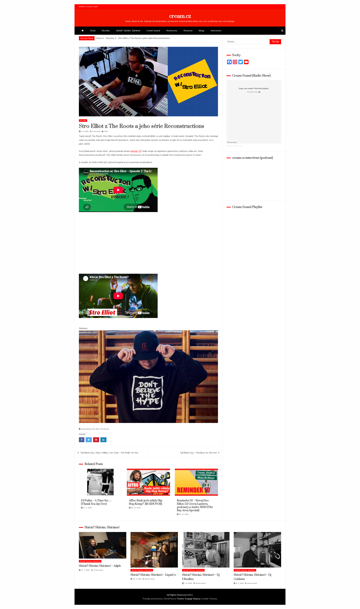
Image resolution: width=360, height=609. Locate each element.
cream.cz (180, 16)
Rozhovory (171, 30)
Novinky (106, 30)
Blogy (201, 30)
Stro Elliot (96, 429)
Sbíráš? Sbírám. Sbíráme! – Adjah (100, 566)
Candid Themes (209, 598)
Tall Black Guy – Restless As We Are (198, 452)
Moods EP (136, 151)
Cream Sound (153, 30)
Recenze (188, 30)
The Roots (105, 429)
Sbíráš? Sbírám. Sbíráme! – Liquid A (153, 575)
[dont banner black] (148, 425)
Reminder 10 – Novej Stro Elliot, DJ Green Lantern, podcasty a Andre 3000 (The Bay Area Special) (195, 505)
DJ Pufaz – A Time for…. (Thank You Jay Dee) (96, 502)
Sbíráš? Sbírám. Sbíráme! (128, 30)
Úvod (92, 30)
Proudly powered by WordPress (159, 598)
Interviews (216, 30)
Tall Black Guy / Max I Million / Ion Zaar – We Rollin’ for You (109, 452)
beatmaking (86, 429)
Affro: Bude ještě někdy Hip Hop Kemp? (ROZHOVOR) (145, 502)
